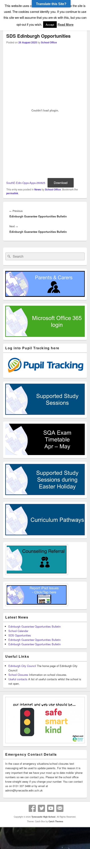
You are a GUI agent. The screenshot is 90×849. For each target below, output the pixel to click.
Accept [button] (50, 25)
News (37, 189)
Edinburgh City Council (22, 666)
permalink (12, 193)
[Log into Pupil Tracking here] (45, 374)
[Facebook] (32, 808)
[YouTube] (50, 808)
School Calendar (18, 631)
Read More (65, 24)
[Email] (59, 808)
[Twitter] (41, 808)
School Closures (18, 675)
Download (60, 182)
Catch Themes (56, 821)
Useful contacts (17, 679)
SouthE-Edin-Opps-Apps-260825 (25, 183)
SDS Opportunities (19, 635)
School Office (49, 42)
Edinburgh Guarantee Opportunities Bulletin (34, 626)
